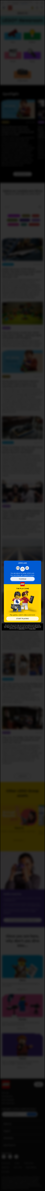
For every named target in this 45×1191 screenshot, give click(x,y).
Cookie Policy (22, 628)
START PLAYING (22, 618)
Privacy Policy (32, 628)
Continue (22, 579)
